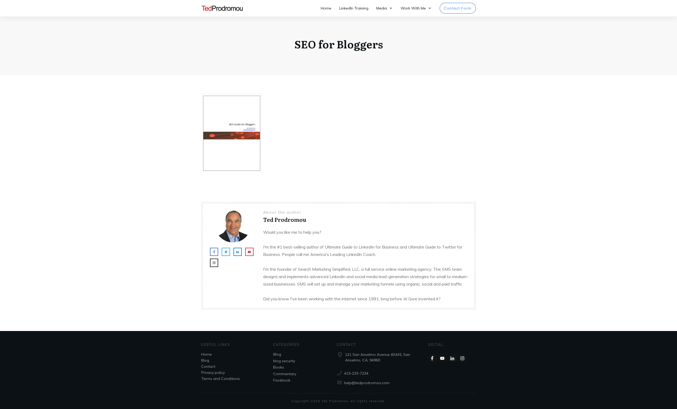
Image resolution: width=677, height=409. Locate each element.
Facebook (281, 380)
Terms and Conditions (220, 378)
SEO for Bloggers (338, 44)
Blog (205, 360)
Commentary (284, 373)
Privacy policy (213, 372)
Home (206, 354)
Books (278, 367)
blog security (284, 361)
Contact (208, 366)
